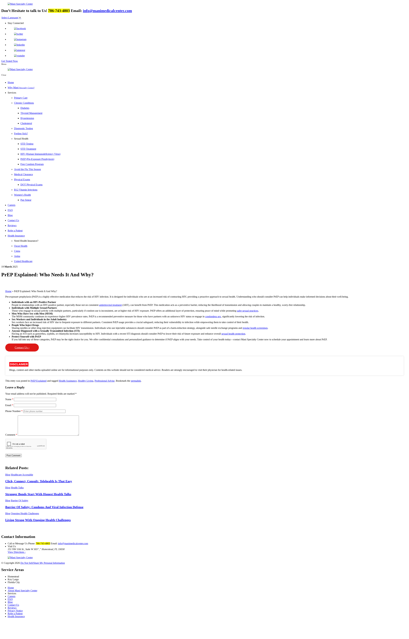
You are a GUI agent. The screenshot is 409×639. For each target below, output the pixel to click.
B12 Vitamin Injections (25, 189)
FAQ (10, 210)
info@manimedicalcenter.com (107, 11)
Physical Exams (22, 179)
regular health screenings (255, 328)
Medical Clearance (23, 174)
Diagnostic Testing (23, 128)
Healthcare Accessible (22, 474)
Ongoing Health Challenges (25, 513)
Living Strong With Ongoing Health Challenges (38, 520)
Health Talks (17, 487)
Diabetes (24, 108)
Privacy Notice (15, 610)
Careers (11, 205)
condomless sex (213, 316)
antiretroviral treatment (110, 305)
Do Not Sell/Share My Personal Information (42, 563)
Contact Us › (22, 347)
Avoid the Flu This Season (27, 169)
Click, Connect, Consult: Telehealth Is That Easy (38, 481)
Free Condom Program (32, 164)
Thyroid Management (31, 113)
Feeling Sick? (21, 133)
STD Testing (26, 143)
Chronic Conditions (24, 103)
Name (9, 399)
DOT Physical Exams (31, 184)
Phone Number (14, 411)
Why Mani (21, 87)
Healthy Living (85, 380)
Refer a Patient (15, 230)
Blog (10, 215)
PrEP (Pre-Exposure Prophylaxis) (37, 159)
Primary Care (20, 97)
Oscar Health (20, 246)
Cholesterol (26, 123)
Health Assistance (68, 380)
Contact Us (13, 220)
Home (11, 82)
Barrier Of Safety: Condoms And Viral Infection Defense (44, 507)
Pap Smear (25, 200)
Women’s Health (22, 194)
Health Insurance (16, 235)
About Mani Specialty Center (22, 590)
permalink (136, 380)
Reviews (12, 225)
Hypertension (27, 118)
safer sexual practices (247, 310)
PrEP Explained (38, 380)
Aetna (17, 256)
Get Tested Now (9, 61)
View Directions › (17, 552)
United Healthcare (23, 261)
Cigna (17, 251)
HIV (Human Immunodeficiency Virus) (40, 154)
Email (9, 405)
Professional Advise (105, 380)
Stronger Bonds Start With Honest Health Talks (38, 494)
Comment (11, 434)
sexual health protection (233, 333)
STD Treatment (28, 148)
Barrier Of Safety (19, 500)
